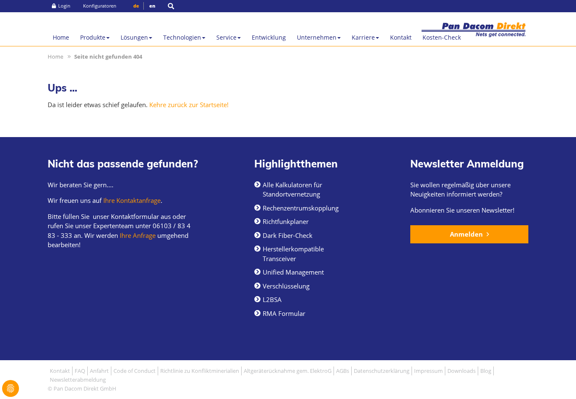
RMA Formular (284, 313)
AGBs (342, 371)
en (152, 6)
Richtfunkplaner (286, 221)
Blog (485, 371)
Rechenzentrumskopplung (301, 208)
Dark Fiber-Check (287, 235)
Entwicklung (269, 37)
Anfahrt (99, 371)
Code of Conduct (134, 371)
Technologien (182, 37)
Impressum (428, 371)
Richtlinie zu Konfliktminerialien (199, 371)
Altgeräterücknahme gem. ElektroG (287, 371)
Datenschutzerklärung (381, 371)
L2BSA (272, 299)
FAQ (80, 371)
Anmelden (467, 234)
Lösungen (134, 37)
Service (226, 37)
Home (61, 37)
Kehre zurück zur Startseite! (189, 104)
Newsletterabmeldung (78, 379)
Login (64, 6)
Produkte (92, 37)
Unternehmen (316, 37)
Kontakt (401, 37)
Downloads (461, 371)
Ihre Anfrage (137, 235)
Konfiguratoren (99, 6)
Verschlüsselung (286, 286)
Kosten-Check (442, 37)
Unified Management (293, 272)
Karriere (363, 37)
